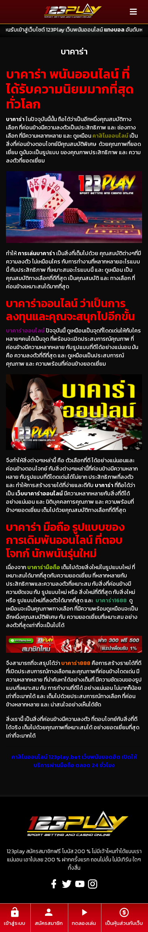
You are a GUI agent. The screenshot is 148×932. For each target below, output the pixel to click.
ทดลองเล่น (84, 923)
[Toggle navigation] (133, 12)
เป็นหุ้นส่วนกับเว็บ (124, 923)
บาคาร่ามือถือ (43, 567)
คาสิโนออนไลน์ (110, 136)
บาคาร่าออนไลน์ (25, 331)
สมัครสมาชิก (49, 923)
